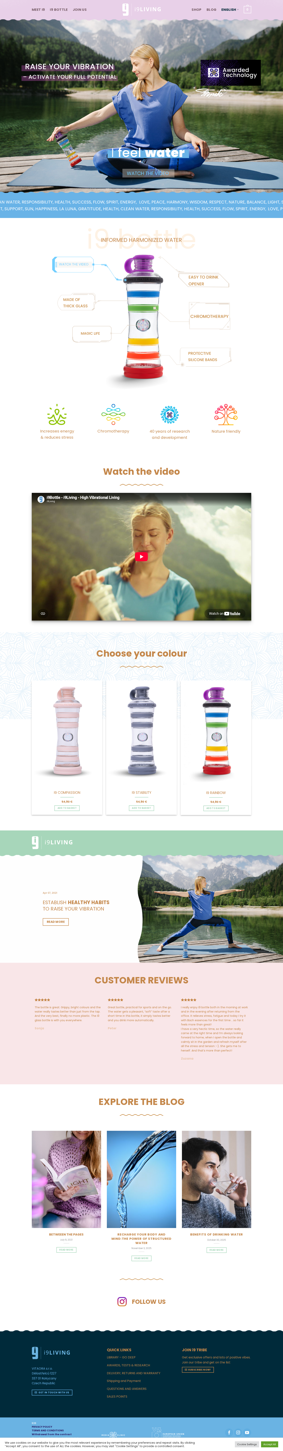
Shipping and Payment (124, 1359)
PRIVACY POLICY (42, 1405)
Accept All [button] (269, 1444)
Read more (141, 1236)
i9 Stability (141, 792)
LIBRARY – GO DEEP (121, 1336)
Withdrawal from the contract (52, 1412)
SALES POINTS (117, 1375)
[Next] (255, 739)
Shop (196, 9)
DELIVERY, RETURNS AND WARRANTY (133, 1351)
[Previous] (27, 739)
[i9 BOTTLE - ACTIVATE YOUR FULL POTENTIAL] (141, 9)
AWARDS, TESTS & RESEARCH (128, 1343)
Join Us (80, 9)
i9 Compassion (67, 792)
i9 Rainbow (216, 793)
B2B (34, 1401)
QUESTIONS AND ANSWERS (127, 1367)
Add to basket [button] (67, 808)
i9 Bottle (59, 9)
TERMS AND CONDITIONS (48, 1408)
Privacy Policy (52, 1420)
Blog (211, 9)
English (228, 9)
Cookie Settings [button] (247, 1444)
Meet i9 (38, 9)
